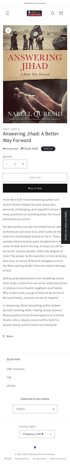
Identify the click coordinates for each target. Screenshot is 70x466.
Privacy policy (40, 458)
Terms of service (58, 458)
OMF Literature (15, 369)
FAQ (9, 377)
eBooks (11, 385)
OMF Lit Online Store (33, 454)
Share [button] (9, 336)
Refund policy (22, 458)
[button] (7, 13)
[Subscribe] (53, 409)
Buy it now (35, 188)
